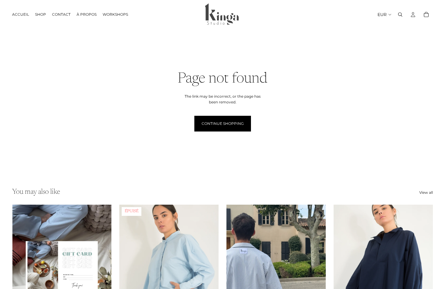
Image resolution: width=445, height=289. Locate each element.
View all (426, 192)
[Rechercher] (400, 14)
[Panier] (426, 14)
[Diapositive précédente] (128, 266)
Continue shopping (223, 123)
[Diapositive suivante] (209, 266)
